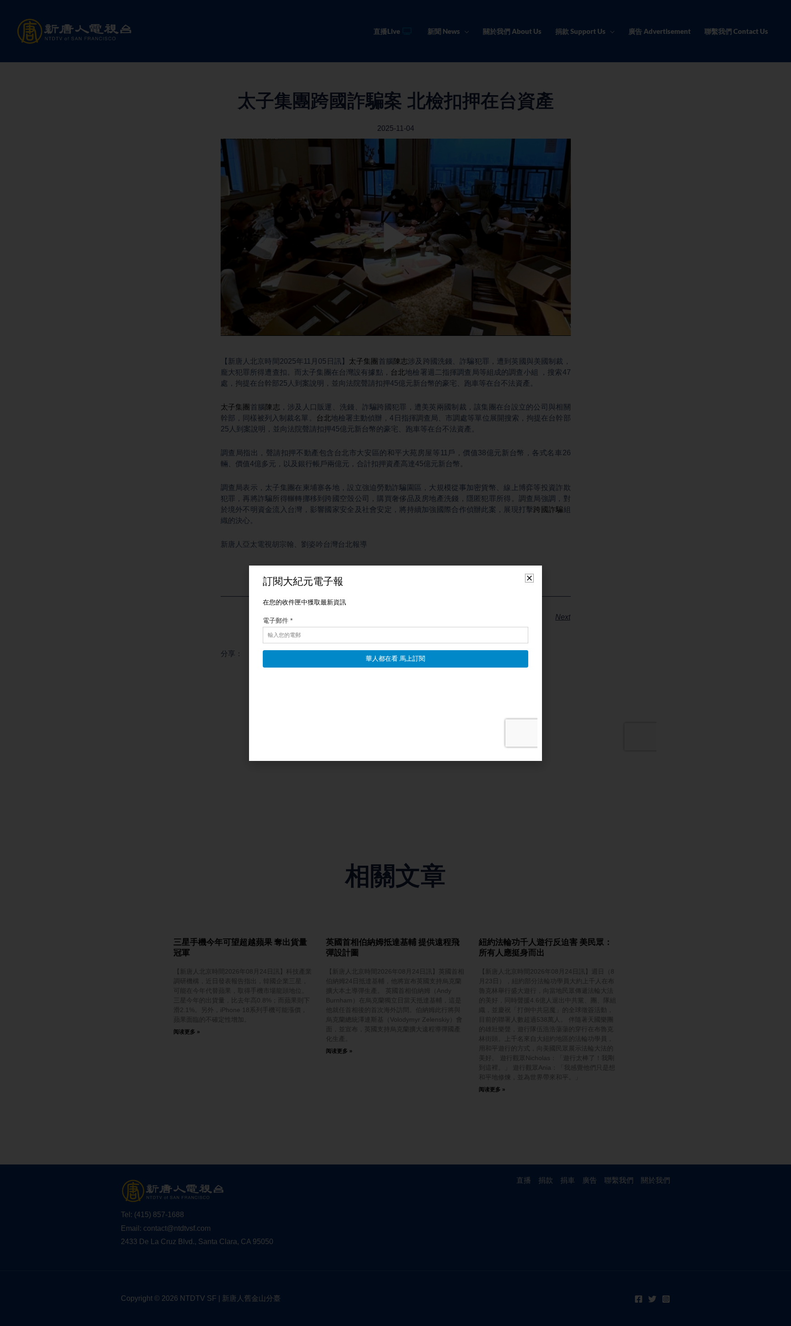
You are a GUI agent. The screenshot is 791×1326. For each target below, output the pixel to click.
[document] (395, 663)
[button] (529, 578)
